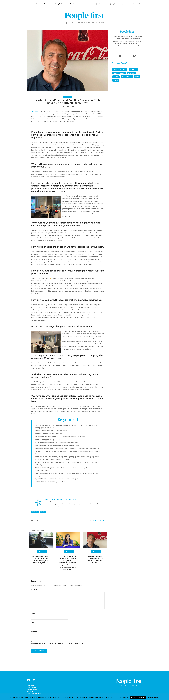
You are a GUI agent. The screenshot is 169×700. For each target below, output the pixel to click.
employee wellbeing (120, 69)
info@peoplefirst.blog (34, 693)
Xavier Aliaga (36, 111)
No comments (35, 520)
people (116, 76)
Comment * (35, 589)
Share (89, 520)
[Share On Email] (103, 520)
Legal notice (31, 685)
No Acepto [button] (141, 697)
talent (137, 76)
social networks (127, 76)
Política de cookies (152, 697)
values (43, 512)
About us (72, 4)
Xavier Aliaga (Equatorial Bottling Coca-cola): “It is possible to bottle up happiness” (95, 559)
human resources (119, 73)
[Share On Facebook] (93, 520)
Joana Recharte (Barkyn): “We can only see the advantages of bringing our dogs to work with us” (40, 560)
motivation (131, 73)
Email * (33, 622)
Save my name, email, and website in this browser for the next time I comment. (58, 643)
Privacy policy (31, 687)
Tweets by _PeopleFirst (120, 63)
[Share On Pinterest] (100, 520)
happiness (133, 69)
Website (34, 631)
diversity (35, 512)
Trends (38, 4)
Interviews (48, 4)
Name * (33, 613)
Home (31, 4)
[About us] (127, 32)
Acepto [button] (133, 697)
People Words (60, 4)
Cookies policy (32, 689)
